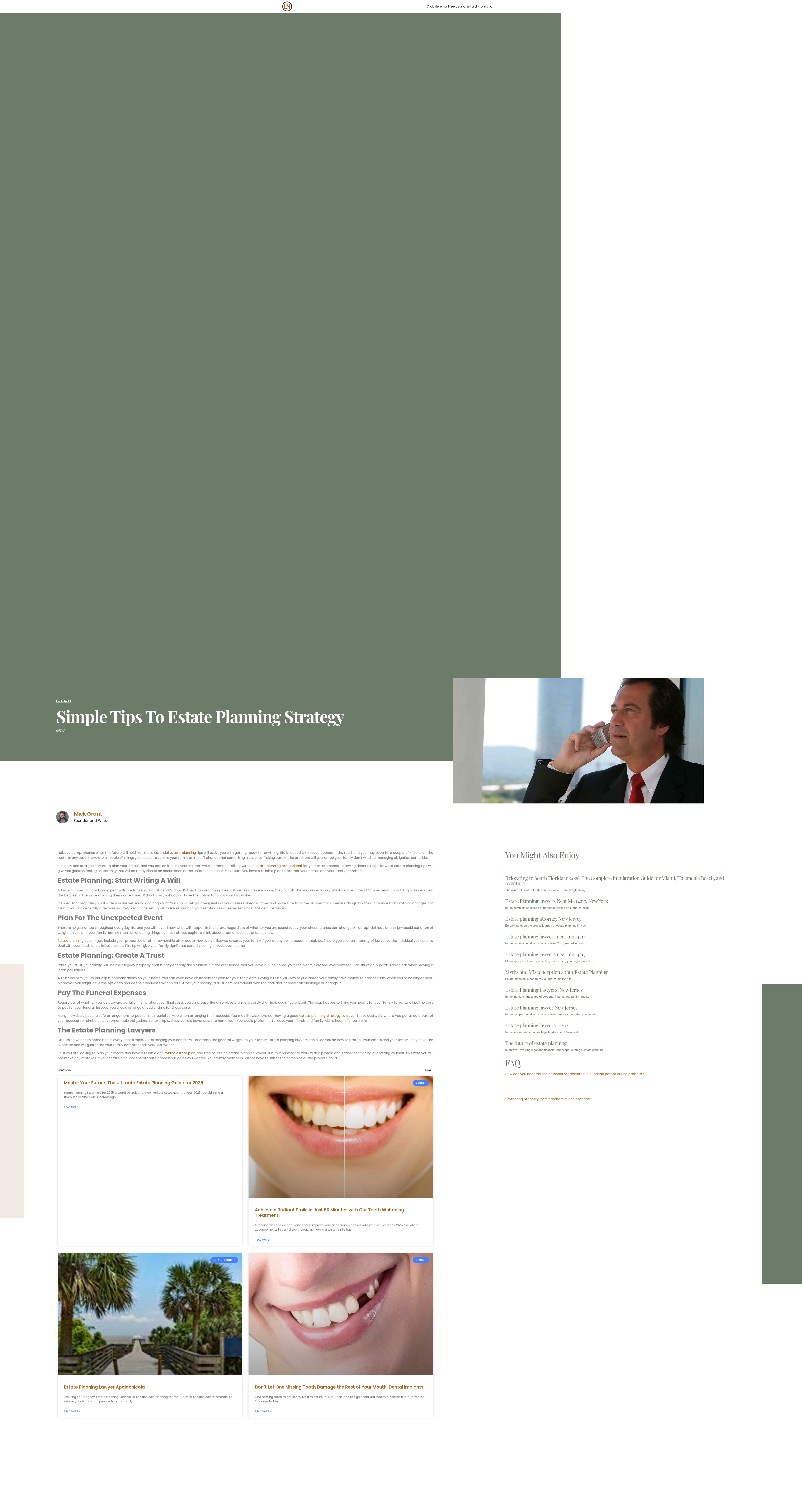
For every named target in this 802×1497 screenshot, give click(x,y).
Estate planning (70, 940)
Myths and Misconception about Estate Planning (556, 972)
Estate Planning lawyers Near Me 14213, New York (556, 900)
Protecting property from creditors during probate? (548, 1099)
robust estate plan (179, 1053)
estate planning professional (278, 865)
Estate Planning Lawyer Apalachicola (104, 1387)
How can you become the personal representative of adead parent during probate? (574, 1074)
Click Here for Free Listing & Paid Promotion (460, 6)
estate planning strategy (320, 1015)
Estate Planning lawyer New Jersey (541, 1007)
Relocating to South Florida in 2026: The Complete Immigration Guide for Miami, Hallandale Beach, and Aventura (614, 880)
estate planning (183, 852)
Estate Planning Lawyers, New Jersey (544, 989)
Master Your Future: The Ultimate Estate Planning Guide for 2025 (133, 1083)
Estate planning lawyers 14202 (536, 1025)
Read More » (72, 1107)
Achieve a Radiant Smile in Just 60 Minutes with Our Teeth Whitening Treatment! (329, 1212)
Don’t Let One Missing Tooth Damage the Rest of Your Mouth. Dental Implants (339, 1387)
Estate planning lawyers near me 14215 (545, 954)
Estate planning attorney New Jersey (543, 918)
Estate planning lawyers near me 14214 (545, 936)
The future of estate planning (536, 1043)
